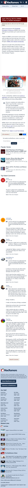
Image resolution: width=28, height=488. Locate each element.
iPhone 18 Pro (5, 6)
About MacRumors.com (8, 381)
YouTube (5, 426)
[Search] (23, 2)
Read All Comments (14, 359)
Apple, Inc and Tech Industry (17, 130)
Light (2, 485)
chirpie (7, 285)
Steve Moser (3, 418)
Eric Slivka (16, 392)
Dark (4, 485)
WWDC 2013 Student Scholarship (15, 41)
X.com (5, 394)
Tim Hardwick (17, 402)
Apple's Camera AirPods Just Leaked (14, 430)
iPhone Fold (14, 6)
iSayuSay (8, 319)
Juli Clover (3, 397)
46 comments (6, 134)
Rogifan (8, 239)
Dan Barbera (3, 413)
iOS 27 (22, 6)
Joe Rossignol (9, 171)
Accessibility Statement (5, 482)
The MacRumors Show (11, 453)
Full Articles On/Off (12, 484)
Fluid (18, 484)
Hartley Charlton (4, 408)
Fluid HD (21, 484)
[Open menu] (2, 2)
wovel (7, 178)
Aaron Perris (16, 418)
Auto (24, 484)
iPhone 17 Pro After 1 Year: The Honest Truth (16, 449)
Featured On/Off (4, 484)
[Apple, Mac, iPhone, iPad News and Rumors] (11, 4)
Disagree (16, 194)
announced (8, 28)
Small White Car (10, 257)
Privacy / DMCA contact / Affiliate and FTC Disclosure (11, 480)
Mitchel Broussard (4, 402)
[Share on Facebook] (24, 134)
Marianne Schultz (17, 408)
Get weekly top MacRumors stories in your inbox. (14, 138)
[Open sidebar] (26, 2)
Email (2, 394)
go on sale (10, 126)
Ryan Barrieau (17, 413)
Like (13, 194)
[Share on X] (20, 134)
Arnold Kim (3, 392)
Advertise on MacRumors (9, 385)
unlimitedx (8, 218)
